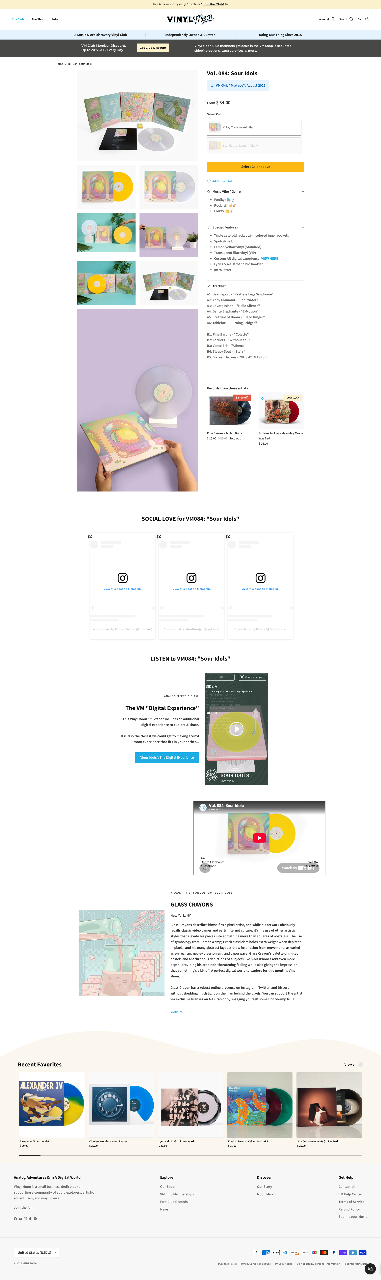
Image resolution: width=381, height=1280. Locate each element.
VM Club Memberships (177, 1194)
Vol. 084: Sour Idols (79, 64)
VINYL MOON (30, 1263)
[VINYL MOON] (190, 19)
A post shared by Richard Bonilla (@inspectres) (122, 629)
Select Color (215, 114)
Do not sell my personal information (318, 1264)
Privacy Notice (283, 1264)
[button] (236, 728)
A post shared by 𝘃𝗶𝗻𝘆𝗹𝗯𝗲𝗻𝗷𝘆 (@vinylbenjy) (191, 629)
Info (55, 19)
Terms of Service (351, 1201)
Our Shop (167, 1186)
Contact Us (347, 1186)
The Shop (38, 19)
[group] (52, 1112)
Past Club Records (174, 1201)
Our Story (264, 1186)
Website (176, 1012)
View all (350, 1064)
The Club (18, 19)
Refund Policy (349, 1209)
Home (59, 64)
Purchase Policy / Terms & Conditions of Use (244, 1264)
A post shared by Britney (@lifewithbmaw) (260, 629)
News (164, 1209)
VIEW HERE (269, 258)
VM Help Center (350, 1194)
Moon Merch (266, 1194)
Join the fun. (24, 1207)
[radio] (254, 127)
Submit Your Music (353, 1216)
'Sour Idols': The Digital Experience (167, 757)
